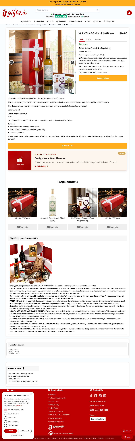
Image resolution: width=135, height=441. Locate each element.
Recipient (27, 21)
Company (51, 395)
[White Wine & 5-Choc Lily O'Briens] (41, 62)
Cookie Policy (53, 408)
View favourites (102, 72)
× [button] (31, 394)
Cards (98, 21)
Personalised (76, 21)
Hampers (62, 21)
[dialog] (18, 415)
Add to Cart (104, 78)
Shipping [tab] (89, 39)
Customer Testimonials (57, 398)
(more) (107, 48)
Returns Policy (53, 401)
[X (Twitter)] (100, 396)
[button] (129, 12)
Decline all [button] (25, 431)
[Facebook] (95, 396)
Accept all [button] (11, 431)
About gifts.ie (57, 390)
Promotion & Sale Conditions (59, 415)
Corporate (110, 21)
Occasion (40, 21)
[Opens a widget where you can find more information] (127, 437)
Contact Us (98, 390)
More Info (23, 227)
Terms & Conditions (55, 411)
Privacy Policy (53, 405)
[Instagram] (104, 396)
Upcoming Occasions (56, 422)
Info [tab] (81, 39)
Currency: (93, 415)
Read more (19, 405)
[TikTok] (91, 396)
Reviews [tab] (98, 39)
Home (12, 390)
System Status (54, 418)
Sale (88, 21)
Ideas (51, 21)
